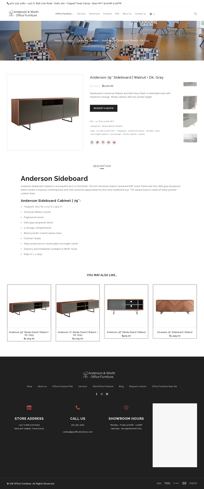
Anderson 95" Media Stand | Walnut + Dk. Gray (29, 333)
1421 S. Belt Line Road (29, 425)
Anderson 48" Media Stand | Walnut (126, 332)
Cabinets (81, 40)
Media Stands (108, 126)
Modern (94, 40)
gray (157, 131)
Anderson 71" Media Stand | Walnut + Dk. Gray (78, 333)
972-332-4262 (18, 3)
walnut (141, 134)
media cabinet (130, 134)
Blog (121, 386)
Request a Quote (138, 386)
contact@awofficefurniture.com (78, 432)
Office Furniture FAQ (62, 386)
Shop (29, 386)
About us (42, 386)
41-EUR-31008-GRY (105, 131)
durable (150, 131)
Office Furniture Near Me (164, 386)
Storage (69, 40)
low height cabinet (99, 134)
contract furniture (136, 131)
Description (102, 166)
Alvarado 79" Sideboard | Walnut (175, 332)
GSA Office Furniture (103, 386)
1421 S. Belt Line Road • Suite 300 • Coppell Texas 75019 (59, 3)
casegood (121, 131)
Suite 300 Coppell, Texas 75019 (29, 429)
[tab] (102, 166)
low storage (115, 134)
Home (57, 40)
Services (82, 386)
